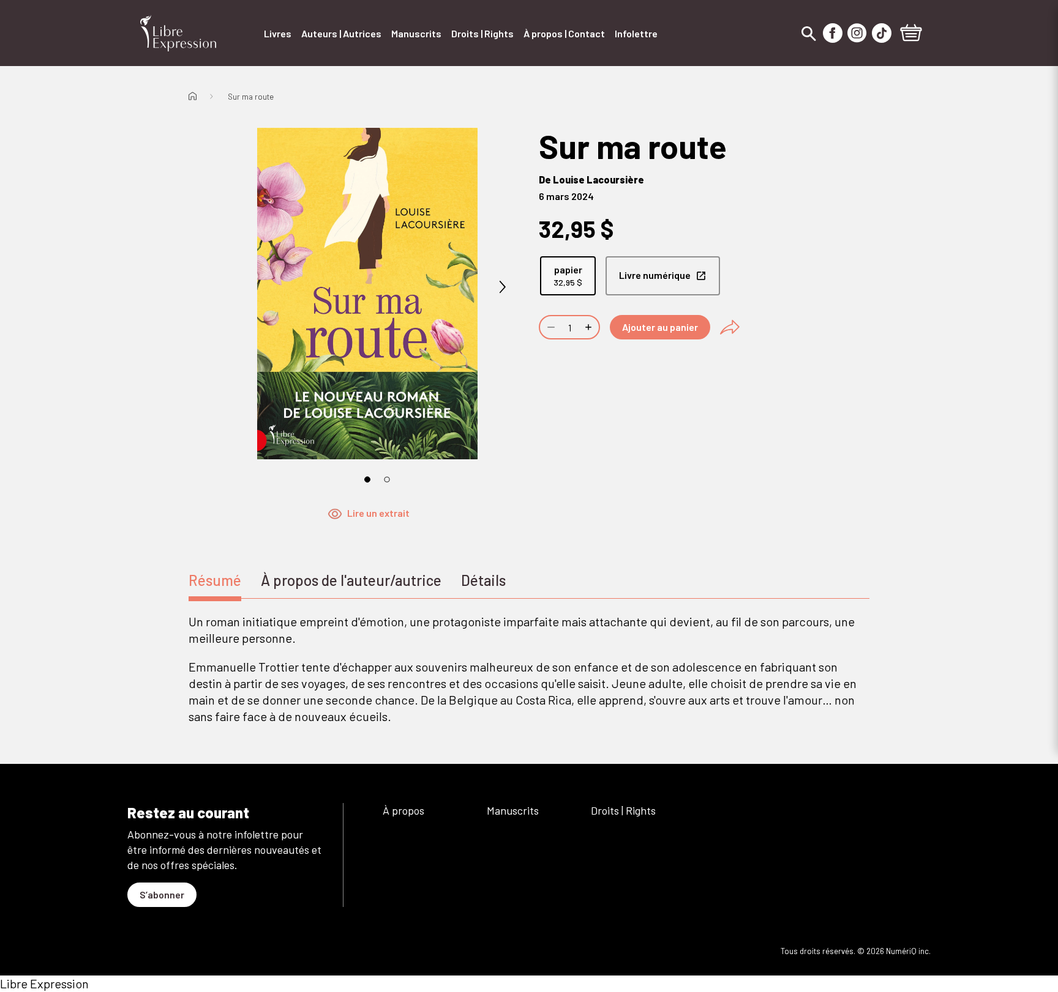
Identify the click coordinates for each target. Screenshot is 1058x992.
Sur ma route (251, 97)
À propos (403, 810)
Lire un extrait (378, 513)
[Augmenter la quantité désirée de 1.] (589, 327)
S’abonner (162, 894)
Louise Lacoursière (598, 179)
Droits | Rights (623, 810)
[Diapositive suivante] (502, 287)
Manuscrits (513, 810)
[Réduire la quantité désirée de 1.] (550, 327)
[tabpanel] (529, 669)
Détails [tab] (483, 580)
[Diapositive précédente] (232, 287)
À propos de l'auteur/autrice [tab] (351, 580)
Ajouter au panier (660, 327)
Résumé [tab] (215, 580)
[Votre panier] (911, 34)
